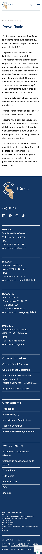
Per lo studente (11, 21)
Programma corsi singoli (15, 388)
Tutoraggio (8, 476)
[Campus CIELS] (21, 190)
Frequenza (8, 408)
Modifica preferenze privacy (23, 546)
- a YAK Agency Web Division (24, 549)
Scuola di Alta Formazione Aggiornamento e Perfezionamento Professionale (19, 379)
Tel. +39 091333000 (13, 340)
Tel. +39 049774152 (13, 244)
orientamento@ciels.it (14, 248)
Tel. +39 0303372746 (14, 276)
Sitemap (6, 493)
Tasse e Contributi (12, 425)
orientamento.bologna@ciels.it (19, 312)
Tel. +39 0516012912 (13, 308)
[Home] (7, 5)
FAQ (4, 487)
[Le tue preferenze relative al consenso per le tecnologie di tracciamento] (38, 552)
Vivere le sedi (9, 481)
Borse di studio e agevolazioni (18, 431)
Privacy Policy (8, 544)
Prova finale (8, 470)
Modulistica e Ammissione (16, 420)
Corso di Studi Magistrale (16, 369)
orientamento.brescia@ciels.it (18, 280)
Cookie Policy (23, 544)
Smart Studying (10, 414)
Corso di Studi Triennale (15, 364)
